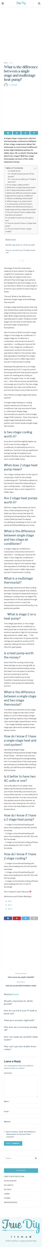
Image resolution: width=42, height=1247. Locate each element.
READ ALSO (15, 171)
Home (6, 63)
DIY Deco (7, 1189)
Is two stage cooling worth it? (18, 185)
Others (7, 1198)
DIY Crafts (8, 1185)
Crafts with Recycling (14, 1176)
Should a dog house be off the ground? (20, 245)
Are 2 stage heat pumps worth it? (19, 190)
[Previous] (19, 260)
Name (7, 1101)
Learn (11, 63)
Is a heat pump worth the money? (19, 204)
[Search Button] (36, 1158)
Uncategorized (10, 1202)
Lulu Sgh (14, 85)
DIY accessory (10, 1181)
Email (7, 1111)
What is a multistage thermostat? (20, 198)
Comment (8, 1073)
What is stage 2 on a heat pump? (19, 201)
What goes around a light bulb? (19, 1020)
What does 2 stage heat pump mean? (21, 187)
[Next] (23, 260)
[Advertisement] (21, 35)
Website (7, 1122)
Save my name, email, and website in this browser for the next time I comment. (20, 1134)
